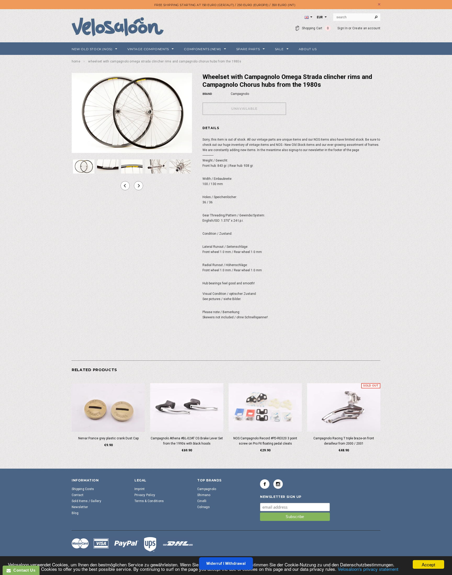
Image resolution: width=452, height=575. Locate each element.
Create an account (366, 28)
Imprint (139, 489)
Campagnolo (206, 489)
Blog (75, 513)
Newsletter (80, 507)
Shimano (204, 495)
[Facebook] (264, 484)
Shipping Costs (83, 489)
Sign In (342, 28)
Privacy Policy (144, 495)
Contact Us (23, 570)
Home (76, 61)
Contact (78, 495)
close (379, 4)
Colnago (203, 507)
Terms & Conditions (149, 501)
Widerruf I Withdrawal (226, 563)
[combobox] (356, 17)
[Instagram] (278, 484)
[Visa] (132, 544)
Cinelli (202, 501)
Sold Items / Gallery (86, 501)
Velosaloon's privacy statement (368, 569)
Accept (428, 564)
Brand (207, 94)
